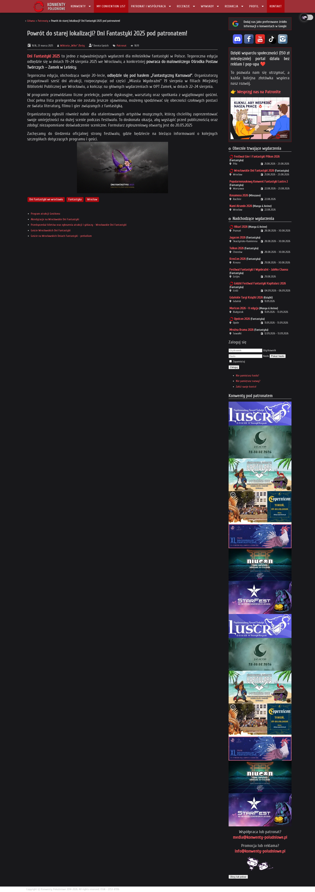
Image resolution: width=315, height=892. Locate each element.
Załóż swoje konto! (246, 386)
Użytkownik (269, 350)
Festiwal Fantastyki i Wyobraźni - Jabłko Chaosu (259, 269)
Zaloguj (234, 367)
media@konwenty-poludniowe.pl (260, 837)
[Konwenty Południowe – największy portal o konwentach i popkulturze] (49, 6)
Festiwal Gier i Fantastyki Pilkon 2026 (257, 156)
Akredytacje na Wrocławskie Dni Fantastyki (55, 219)
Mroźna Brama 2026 (242, 330)
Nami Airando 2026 (241, 206)
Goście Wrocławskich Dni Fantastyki (51, 230)
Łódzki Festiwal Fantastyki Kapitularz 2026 (260, 283)
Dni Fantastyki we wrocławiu (46, 199)
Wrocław (92, 199)
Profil (254, 6)
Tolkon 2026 (237, 248)
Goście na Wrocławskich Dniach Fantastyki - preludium (61, 236)
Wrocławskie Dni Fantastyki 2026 (254, 170)
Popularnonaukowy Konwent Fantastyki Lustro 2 (259, 181)
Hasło (266, 356)
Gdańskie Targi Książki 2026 (246, 297)
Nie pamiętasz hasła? (247, 375)
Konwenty (78, 6)
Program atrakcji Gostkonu (45, 213)
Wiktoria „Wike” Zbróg (72, 45)
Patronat (122, 45)
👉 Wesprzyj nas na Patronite (256, 91)
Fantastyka (75, 199)
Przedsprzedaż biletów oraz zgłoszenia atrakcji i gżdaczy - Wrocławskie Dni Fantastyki (79, 224)
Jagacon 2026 (238, 237)
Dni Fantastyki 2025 (43, 56)
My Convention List (111, 6)
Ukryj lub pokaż (238, 876)
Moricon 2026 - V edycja (244, 308)
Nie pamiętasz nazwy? (248, 381)
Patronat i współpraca (148, 6)
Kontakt (276, 6)
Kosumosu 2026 (239, 195)
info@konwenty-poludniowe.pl (260, 851)
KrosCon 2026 (238, 259)
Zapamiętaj (239, 361)
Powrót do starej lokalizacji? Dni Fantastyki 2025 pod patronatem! (107, 33)
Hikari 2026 (241, 227)
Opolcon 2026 (242, 319)
